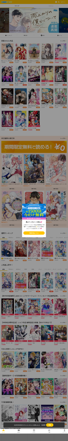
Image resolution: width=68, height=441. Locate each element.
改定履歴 (43, 425)
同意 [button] (50, 425)
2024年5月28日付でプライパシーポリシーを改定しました (27, 425)
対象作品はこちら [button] (34, 233)
